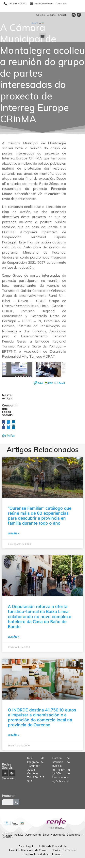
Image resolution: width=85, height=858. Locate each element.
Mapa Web (8, 778)
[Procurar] (16, 802)
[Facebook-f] (79, 15)
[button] (42, 36)
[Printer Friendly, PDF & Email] (49, 383)
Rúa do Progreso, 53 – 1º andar (36, 761)
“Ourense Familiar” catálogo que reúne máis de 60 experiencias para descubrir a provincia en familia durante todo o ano (39, 516)
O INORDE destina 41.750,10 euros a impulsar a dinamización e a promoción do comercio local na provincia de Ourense (42, 717)
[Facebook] (12, 773)
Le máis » (14, 533)
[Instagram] (74, 15)
